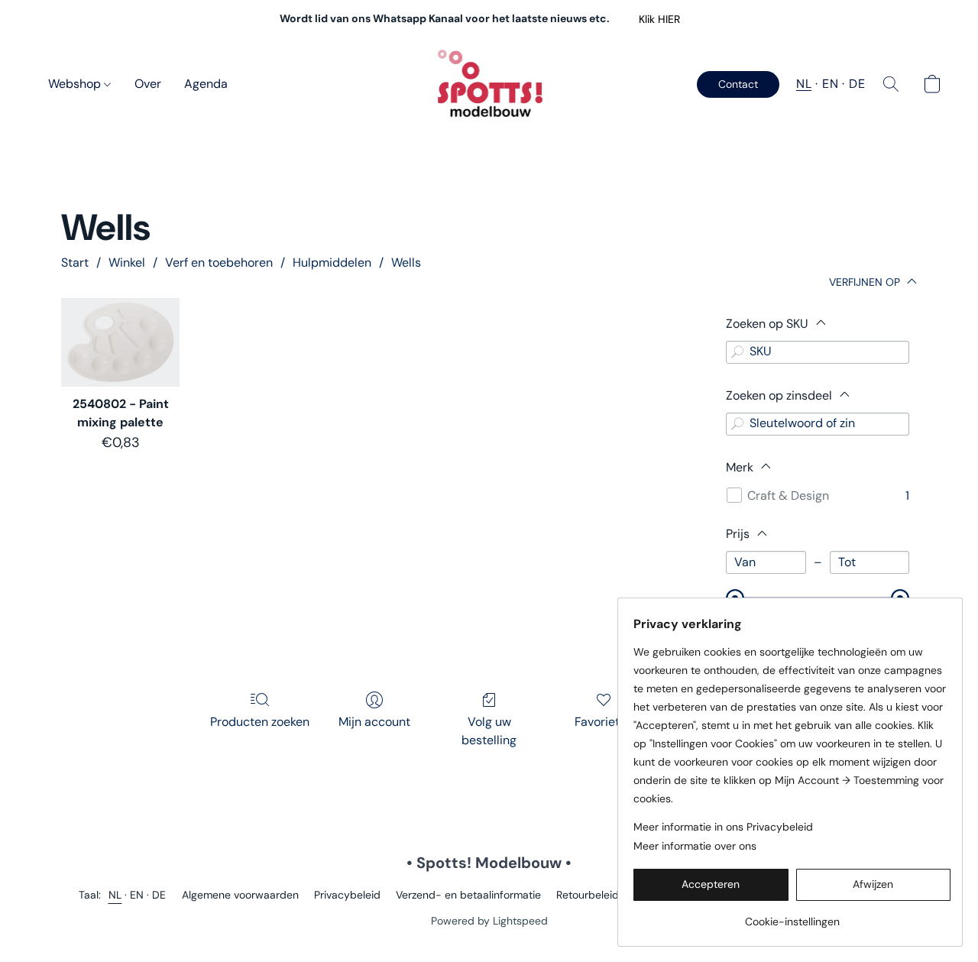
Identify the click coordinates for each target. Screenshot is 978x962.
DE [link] (159, 895)
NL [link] (115, 895)
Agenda (206, 84)
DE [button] (857, 84)
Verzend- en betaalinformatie (468, 895)
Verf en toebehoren (219, 262)
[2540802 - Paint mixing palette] (120, 342)
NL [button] (803, 84)
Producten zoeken (259, 722)
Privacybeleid (347, 895)
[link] (791, 916)
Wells (406, 262)
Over (147, 84)
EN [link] (137, 895)
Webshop (76, 84)
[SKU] (737, 352)
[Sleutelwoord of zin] (737, 424)
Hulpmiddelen (332, 262)
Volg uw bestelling (489, 731)
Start (75, 262)
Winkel (126, 262)
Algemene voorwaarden (240, 895)
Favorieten (604, 722)
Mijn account (374, 722)
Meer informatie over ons (694, 846)
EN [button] (830, 84)
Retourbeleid (587, 895)
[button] (659, 19)
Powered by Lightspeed (489, 921)
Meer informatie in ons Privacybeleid (723, 827)
